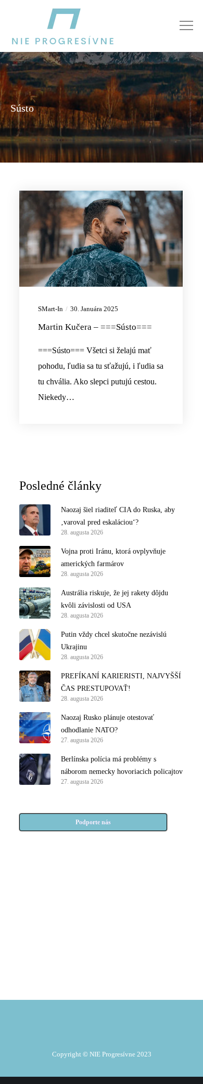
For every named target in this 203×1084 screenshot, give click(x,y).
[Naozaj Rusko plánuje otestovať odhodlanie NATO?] (34, 728)
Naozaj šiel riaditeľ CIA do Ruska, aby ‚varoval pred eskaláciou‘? (118, 516)
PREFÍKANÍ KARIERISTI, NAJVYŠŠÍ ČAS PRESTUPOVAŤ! (121, 682)
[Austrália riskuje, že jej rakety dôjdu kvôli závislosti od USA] (34, 603)
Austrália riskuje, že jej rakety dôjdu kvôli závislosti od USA (114, 599)
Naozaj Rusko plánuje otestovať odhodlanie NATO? (107, 724)
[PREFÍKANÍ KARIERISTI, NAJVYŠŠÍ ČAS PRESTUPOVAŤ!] (34, 686)
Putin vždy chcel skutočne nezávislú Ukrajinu (114, 641)
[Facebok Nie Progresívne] (78, 931)
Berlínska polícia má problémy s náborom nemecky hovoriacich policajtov (122, 765)
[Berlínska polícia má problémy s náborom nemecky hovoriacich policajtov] (34, 769)
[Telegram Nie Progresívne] (124, 931)
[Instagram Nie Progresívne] (78, 957)
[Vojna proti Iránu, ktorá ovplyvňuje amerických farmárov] (34, 561)
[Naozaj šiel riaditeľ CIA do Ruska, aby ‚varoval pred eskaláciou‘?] (34, 520)
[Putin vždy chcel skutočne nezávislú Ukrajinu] (34, 644)
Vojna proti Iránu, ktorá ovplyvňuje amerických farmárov (113, 557)
